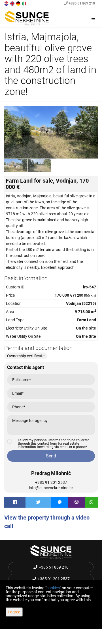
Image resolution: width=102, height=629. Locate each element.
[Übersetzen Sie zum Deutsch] (18, 3)
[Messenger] (59, 502)
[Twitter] (38, 502)
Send (51, 456)
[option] (16, 165)
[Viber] (76, 502)
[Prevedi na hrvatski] (6, 3)
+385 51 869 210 (81, 3)
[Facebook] (15, 502)
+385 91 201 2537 (51, 482)
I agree (14, 612)
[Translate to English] (12, 3)
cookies (53, 588)
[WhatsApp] (91, 502)
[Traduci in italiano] (24, 3)
